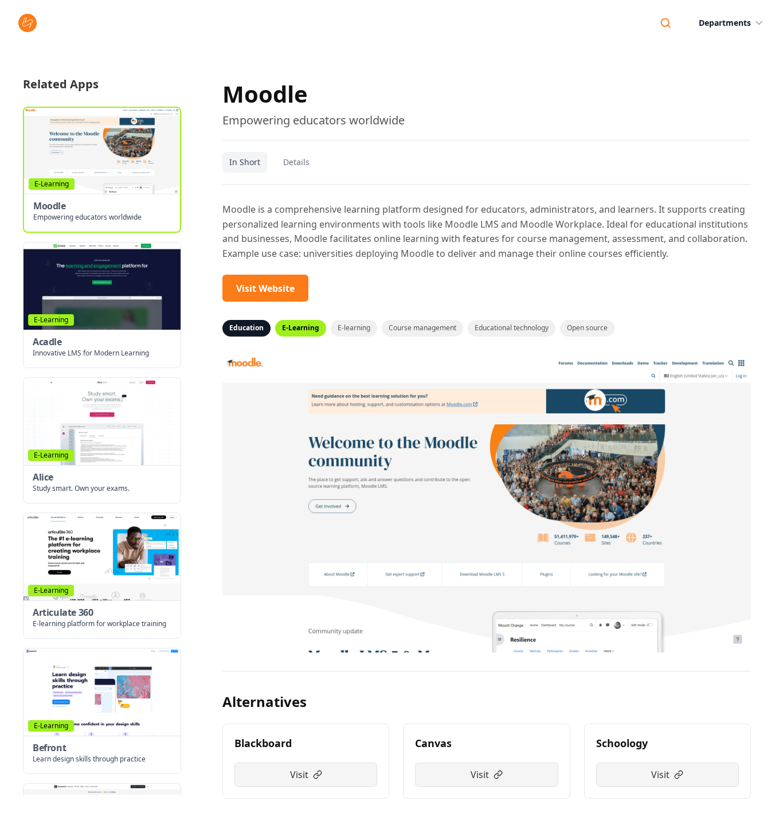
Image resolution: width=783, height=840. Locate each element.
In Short (244, 162)
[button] (102, 170)
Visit (299, 774)
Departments (725, 22)
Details (296, 162)
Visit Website (265, 288)
